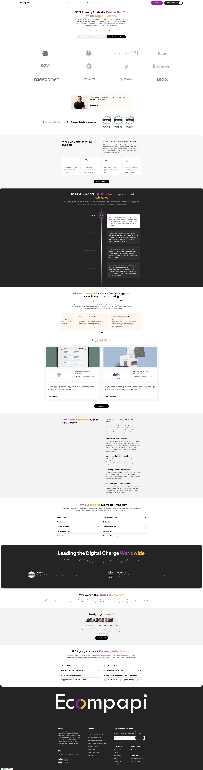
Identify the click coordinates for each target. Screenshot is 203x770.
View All (101, 406)
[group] (173, 3)
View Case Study (53, 396)
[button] (101, 332)
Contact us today (101, 181)
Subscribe (139, 738)
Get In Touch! (101, 638)
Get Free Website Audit (116, 37)
